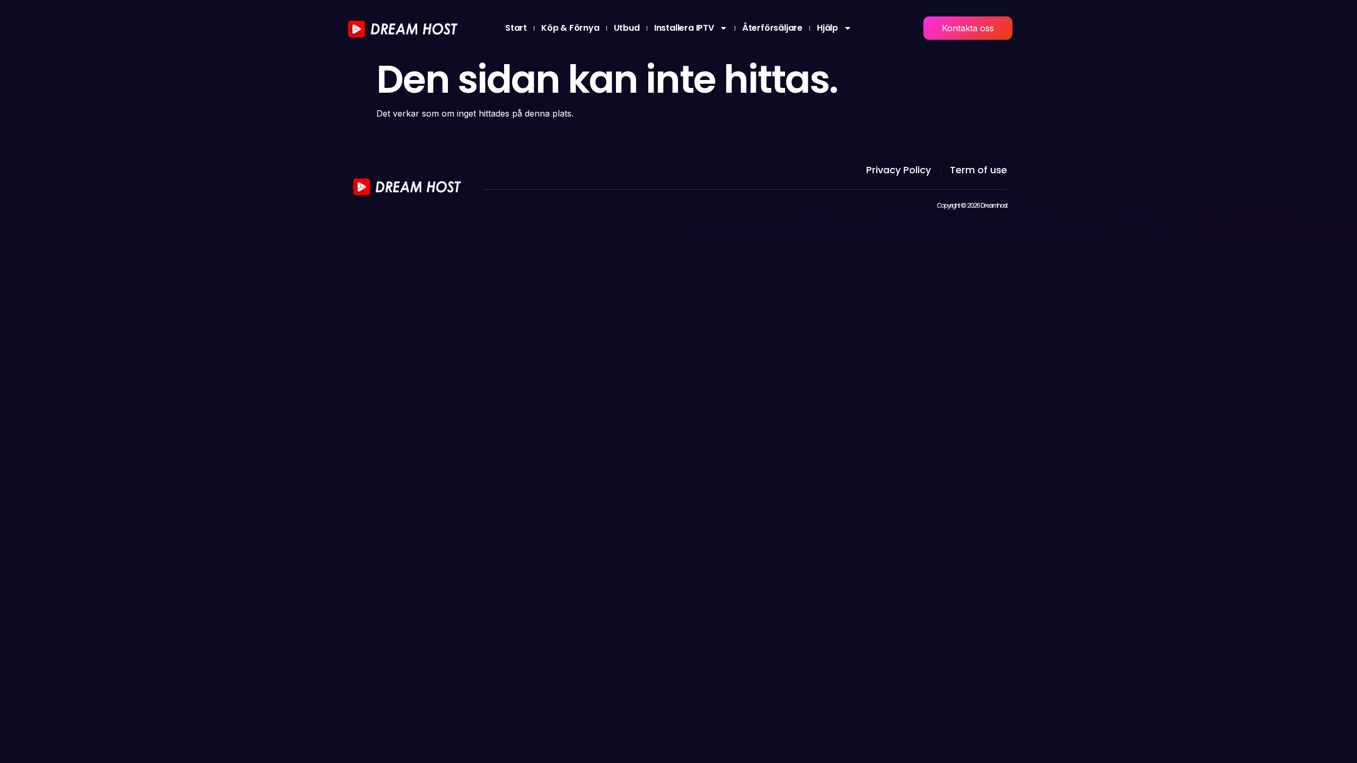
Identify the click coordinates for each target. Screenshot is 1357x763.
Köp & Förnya (570, 28)
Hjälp (827, 28)
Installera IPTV (684, 28)
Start (516, 28)
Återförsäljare (772, 28)
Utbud (627, 28)
